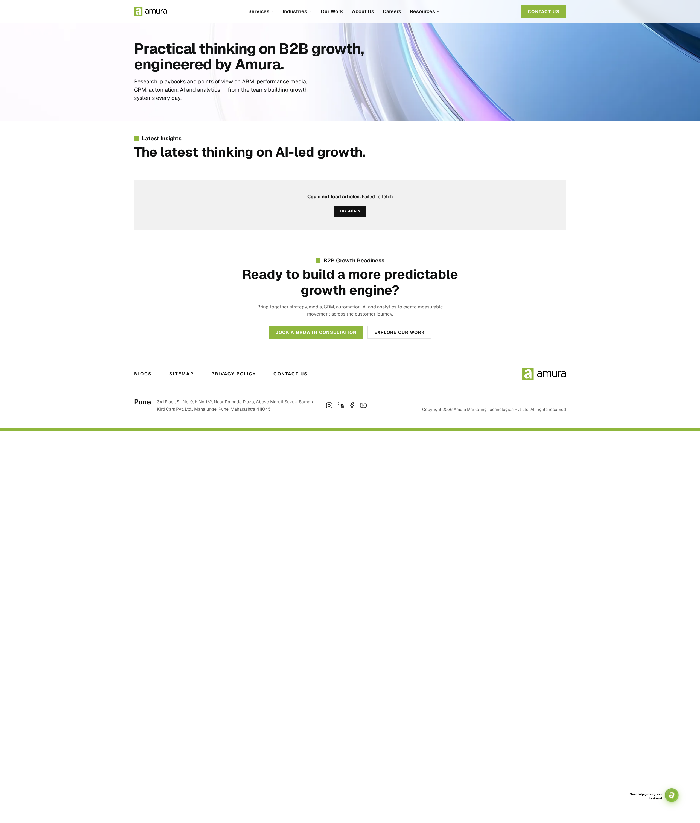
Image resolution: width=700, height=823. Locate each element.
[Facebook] (352, 405)
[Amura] (150, 11)
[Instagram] (329, 405)
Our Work (332, 11)
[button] (261, 11)
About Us (363, 11)
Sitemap (181, 374)
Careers (392, 11)
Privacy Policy (233, 374)
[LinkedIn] (340, 405)
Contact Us (290, 374)
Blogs (143, 374)
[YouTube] (363, 405)
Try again (349, 211)
